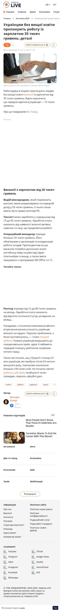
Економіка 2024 (22, 18)
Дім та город (10, 458)
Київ (32, 469)
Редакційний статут (40, 519)
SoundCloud (42, 567)
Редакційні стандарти (41, 523)
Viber (10, 562)
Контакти (8, 517)
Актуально (9, 446)
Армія (33, 12)
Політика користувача (41, 509)
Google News (42, 556)
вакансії (28, 94)
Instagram (13, 567)
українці (33, 384)
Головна (7, 18)
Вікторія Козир (14, 399)
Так (55, 608)
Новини (22, 12)
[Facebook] (11, 405)
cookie (22, 608)
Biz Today (32, 111)
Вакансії (7, 513)
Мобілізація (36, 481)
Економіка (44, 12)
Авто (32, 446)
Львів (6, 481)
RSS (38, 572)
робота (20, 384)
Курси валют (9, 532)
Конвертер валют (12, 536)
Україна (10, 11)
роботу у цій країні (14, 372)
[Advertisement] (30, 152)
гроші (45, 384)
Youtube (12, 551)
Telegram (12, 556)
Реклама (7, 521)
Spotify (39, 562)
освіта (8, 384)
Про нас (7, 509)
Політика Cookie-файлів (38, 529)
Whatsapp (13, 577)
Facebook (12, 572)
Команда (7, 528)
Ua (47, 4)
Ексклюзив (9, 469)
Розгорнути (30, 494)
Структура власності (13, 525)
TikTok (39, 551)
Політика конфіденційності (39, 514)
